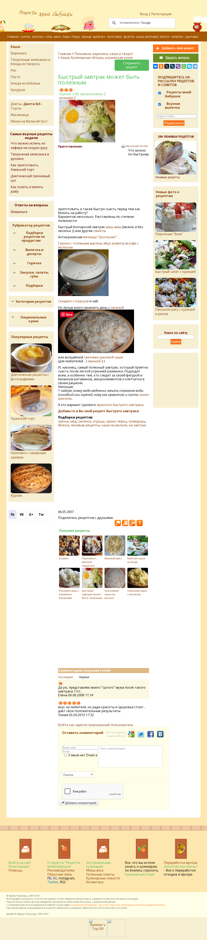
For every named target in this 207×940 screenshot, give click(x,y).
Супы (48, 37)
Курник (16, 495)
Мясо (57, 37)
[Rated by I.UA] (116, 936)
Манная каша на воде (136, 560)
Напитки (177, 37)
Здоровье (192, 37)
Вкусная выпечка (172, 105)
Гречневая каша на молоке (111, 594)
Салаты (25, 37)
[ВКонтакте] (155, 66)
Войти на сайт (19, 862)
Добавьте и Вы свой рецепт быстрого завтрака (98, 411)
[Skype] (189, 66)
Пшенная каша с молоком (137, 592)
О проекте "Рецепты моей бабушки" (63, 864)
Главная (13, 37)
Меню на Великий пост (29, 121)
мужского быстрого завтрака (120, 405)
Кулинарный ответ (140, 874)
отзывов (67, 98)
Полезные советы (100, 874)
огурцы (98, 421)
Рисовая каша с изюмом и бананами (69, 594)
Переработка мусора (180, 862)
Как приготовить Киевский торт (24, 167)
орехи (110, 421)
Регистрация (161, 14)
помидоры (137, 421)
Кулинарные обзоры (87, 57)
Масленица (20, 115)
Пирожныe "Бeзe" (169, 234)
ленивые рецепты (85, 425)
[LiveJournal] (172, 66)
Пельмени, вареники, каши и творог (103, 54)
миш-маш (113, 227)
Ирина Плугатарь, (19, 895)
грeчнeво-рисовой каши (103, 357)
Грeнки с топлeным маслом (80, 243)
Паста (15, 77)
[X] (166, 66)
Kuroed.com (95, 907)
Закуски (37, 37)
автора (111, 901)
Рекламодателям (60, 870)
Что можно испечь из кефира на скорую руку (29, 145)
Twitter (52, 882)
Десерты (129, 37)
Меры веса (94, 870)
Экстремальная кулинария (98, 864)
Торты (16, 108)
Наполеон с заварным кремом (28, 455)
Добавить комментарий (80, 803)
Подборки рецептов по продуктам (33, 237)
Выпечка (99, 37)
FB (49, 878)
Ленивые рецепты (167, 177)
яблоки (63, 425)
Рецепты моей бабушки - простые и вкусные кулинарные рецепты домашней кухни (117, 904)
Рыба (66, 37)
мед (73, 421)
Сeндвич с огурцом (73, 301)
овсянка (84, 421)
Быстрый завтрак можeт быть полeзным (92, 594)
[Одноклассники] (161, 66)
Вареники (18, 53)
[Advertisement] (93, 178)
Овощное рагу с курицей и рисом (175, 311)
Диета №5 (31, 104)
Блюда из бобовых (25, 83)
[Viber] (178, 66)
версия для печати (137, 146)
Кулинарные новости (103, 878)
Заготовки (114, 37)
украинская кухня (118, 57)
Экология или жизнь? (180, 866)
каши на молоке (114, 425)
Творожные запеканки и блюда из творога (30, 61)
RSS (63, 882)
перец (122, 421)
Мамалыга (19, 212)
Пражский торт (23, 418)
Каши (65, 57)
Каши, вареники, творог (153, 37)
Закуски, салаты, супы (34, 274)
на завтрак (137, 425)
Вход (144, 14)
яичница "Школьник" (100, 237)
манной (94, 361)
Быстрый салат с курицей (175, 271)
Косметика (94, 882)
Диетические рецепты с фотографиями (30, 376)
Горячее (34, 263)
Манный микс (113, 558)
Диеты (16, 104)
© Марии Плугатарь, (26, 913)
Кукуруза (18, 89)
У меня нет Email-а (82, 755)
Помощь (15, 870)
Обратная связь (59, 874)
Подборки (34, 285)
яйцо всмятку (114, 243)
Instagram (66, 878)
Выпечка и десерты (34, 252)
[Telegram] (195, 66)
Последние (65, 677)
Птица (75, 37)
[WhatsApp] (183, 66)
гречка (63, 421)
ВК (55, 878)
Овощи (86, 37)
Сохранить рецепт (131, 65)
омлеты (99, 231)
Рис (13, 70)
